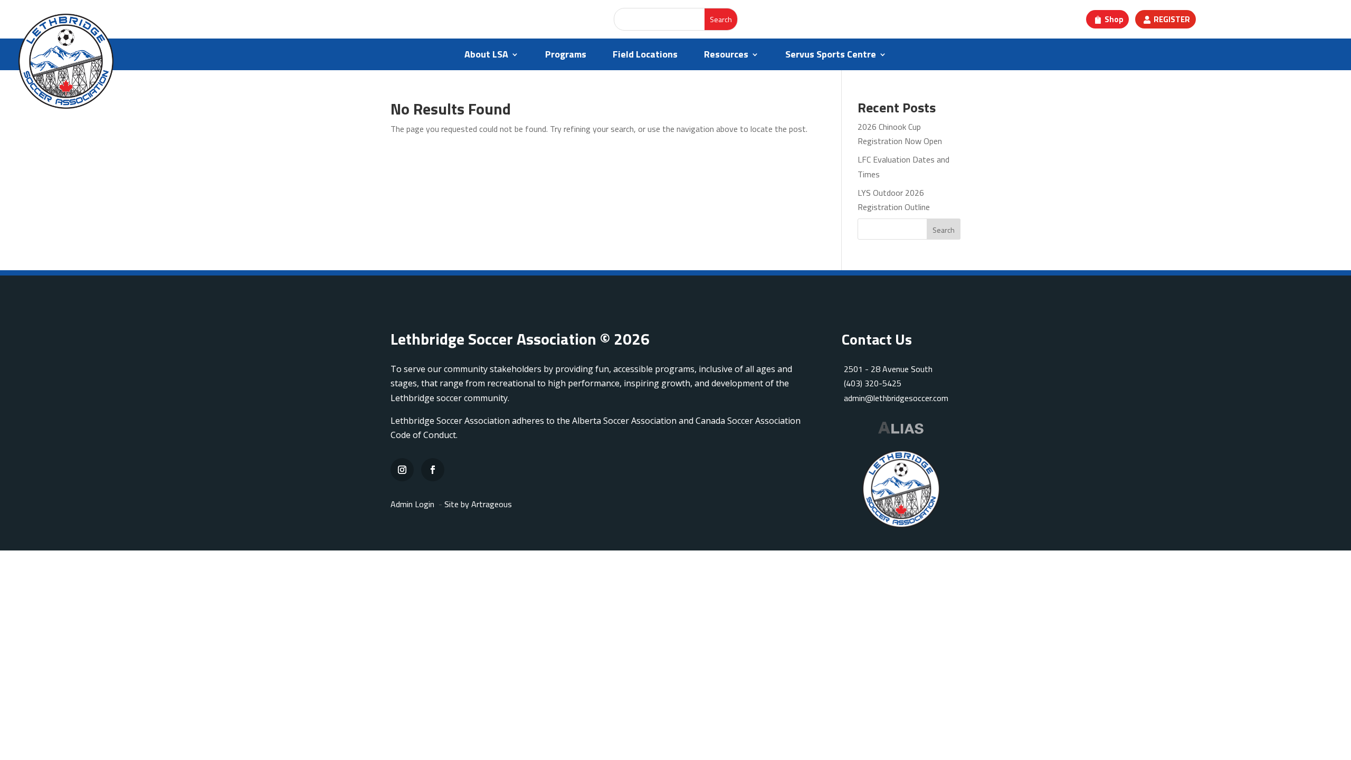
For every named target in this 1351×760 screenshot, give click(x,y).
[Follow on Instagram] (402, 469)
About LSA (486, 56)
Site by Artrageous (478, 504)
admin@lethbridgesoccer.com (896, 398)
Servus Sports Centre (830, 56)
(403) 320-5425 (872, 383)
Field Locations (645, 56)
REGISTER (1172, 19)
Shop (1114, 19)
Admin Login (412, 504)
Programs (565, 56)
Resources (726, 56)
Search (944, 229)
